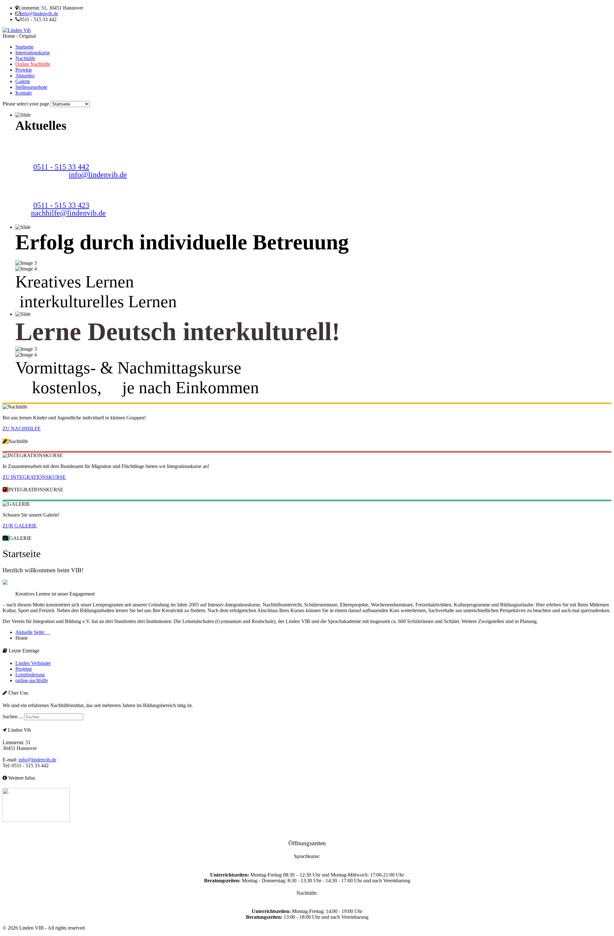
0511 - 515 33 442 (61, 167)
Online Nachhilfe (32, 64)
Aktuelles (25, 75)
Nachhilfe (25, 58)
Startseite (24, 47)
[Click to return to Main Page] (17, 30)
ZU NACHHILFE (22, 428)
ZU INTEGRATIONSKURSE (34, 477)
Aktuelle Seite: (32, 632)
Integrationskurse (32, 52)
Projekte (23, 70)
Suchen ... (13, 716)
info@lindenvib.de (39, 13)
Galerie (22, 81)
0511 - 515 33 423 (61, 205)
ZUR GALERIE (20, 525)
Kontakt (23, 93)
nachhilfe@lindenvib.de (68, 213)
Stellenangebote (31, 87)
